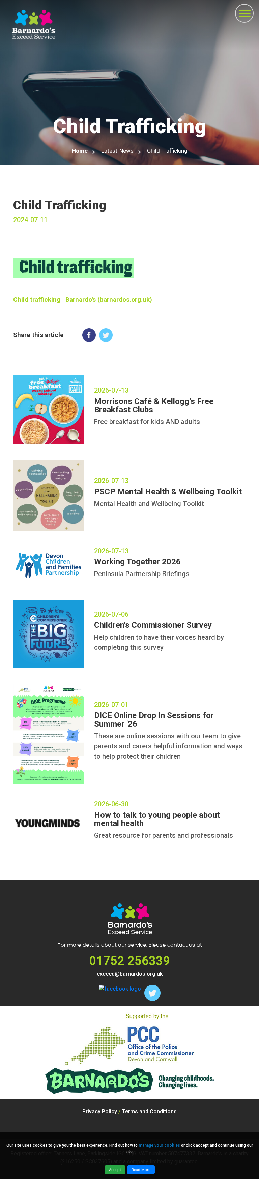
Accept (115, 1169)
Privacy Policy (99, 1111)
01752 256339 (129, 961)
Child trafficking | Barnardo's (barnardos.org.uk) (82, 299)
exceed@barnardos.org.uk (130, 974)
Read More (141, 1169)
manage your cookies (159, 1145)
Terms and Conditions (149, 1111)
